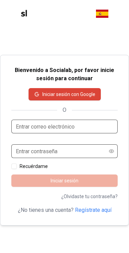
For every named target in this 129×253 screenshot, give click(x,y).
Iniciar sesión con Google (68, 94)
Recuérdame (34, 166)
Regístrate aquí (93, 210)
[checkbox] (14, 166)
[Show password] (111, 151)
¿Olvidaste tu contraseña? (89, 196)
